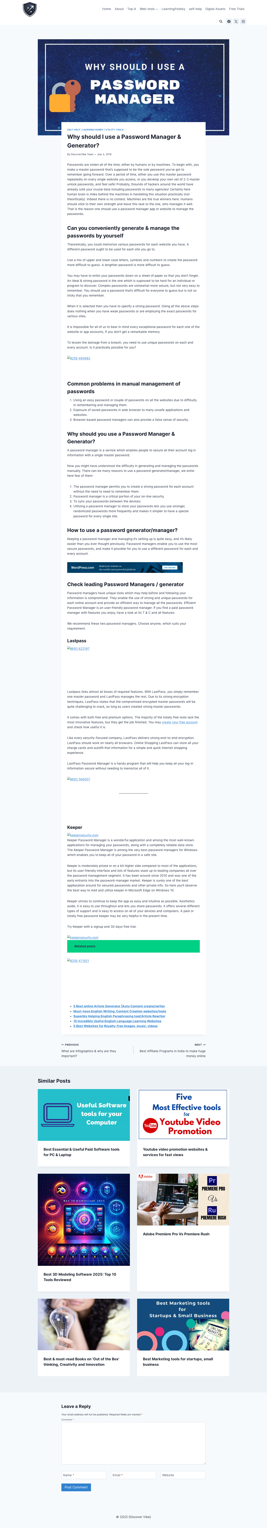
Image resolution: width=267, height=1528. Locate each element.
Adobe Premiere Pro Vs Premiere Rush (176, 1234)
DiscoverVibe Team (82, 154)
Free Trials (236, 9)
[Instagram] (243, 21)
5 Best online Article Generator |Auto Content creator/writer (119, 1006)
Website (168, 1475)
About (119, 9)
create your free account (180, 722)
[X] (236, 21)
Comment (67, 1419)
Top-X (131, 9)
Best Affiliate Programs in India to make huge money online (173, 1050)
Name (68, 1475)
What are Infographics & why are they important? (88, 1050)
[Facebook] (229, 21)
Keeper (74, 827)
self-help (195, 9)
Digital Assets (215, 9)
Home (106, 9)
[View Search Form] (221, 21)
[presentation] (84, 1115)
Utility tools (115, 129)
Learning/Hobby (173, 9)
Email (118, 1475)
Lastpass (76, 640)
